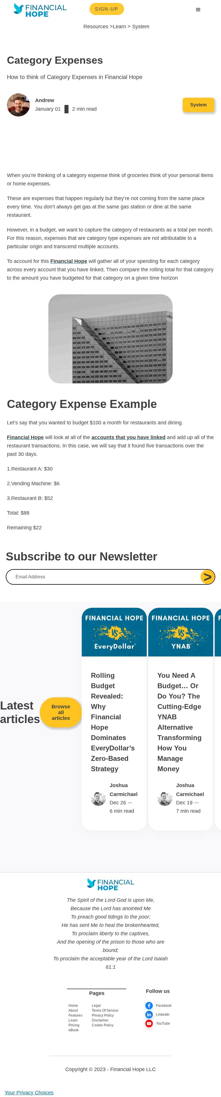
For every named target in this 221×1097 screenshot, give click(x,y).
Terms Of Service (105, 1010)
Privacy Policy (103, 1015)
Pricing (73, 1025)
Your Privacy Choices (29, 1093)
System (140, 26)
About (73, 1010)
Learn (73, 1020)
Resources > (98, 26)
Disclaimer (100, 1020)
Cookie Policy (102, 1025)
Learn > (122, 26)
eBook (73, 1030)
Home (73, 1006)
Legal (96, 1006)
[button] (198, 9)
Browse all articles (61, 712)
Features (75, 1015)
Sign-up (106, 9)
